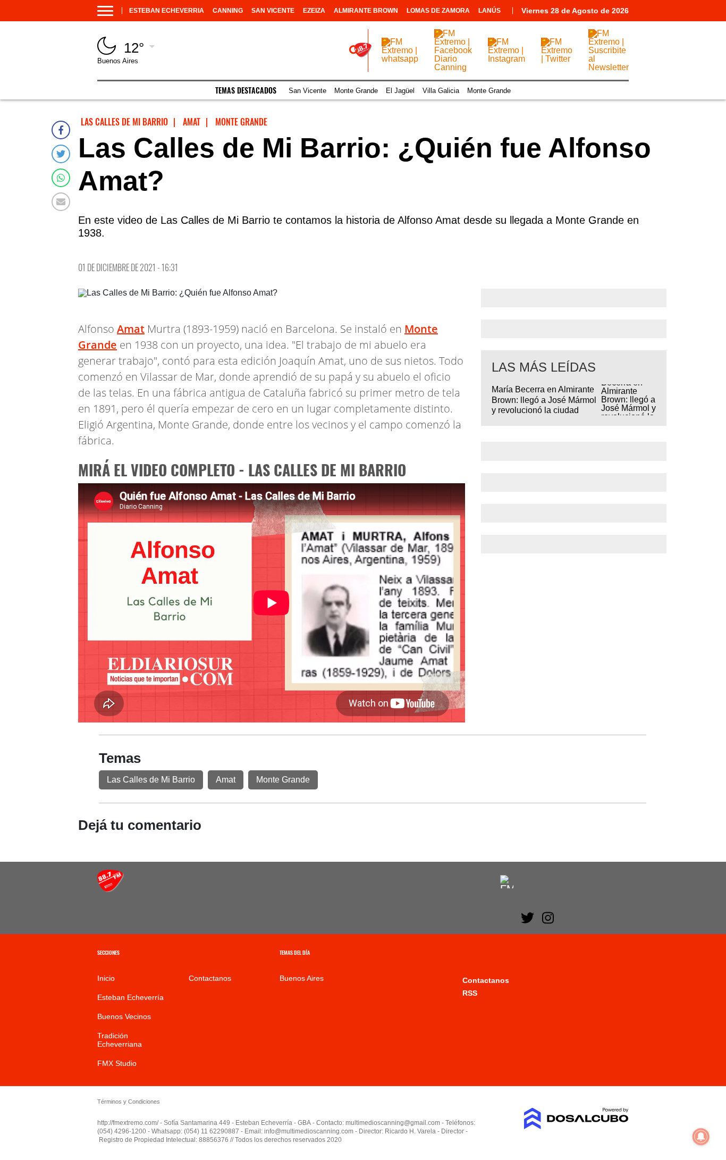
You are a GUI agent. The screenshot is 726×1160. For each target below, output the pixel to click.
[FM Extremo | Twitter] (556, 58)
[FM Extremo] (110, 889)
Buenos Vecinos (124, 1016)
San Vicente (272, 10)
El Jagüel (400, 91)
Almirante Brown (366, 10)
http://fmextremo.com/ (127, 1123)
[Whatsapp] (61, 178)
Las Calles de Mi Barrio (151, 779)
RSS (469, 993)
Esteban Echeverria (166, 10)
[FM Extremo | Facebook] (506, 881)
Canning (228, 10)
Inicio (106, 978)
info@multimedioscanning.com (308, 1131)
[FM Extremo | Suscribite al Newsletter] (608, 67)
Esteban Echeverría (130, 997)
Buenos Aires (302, 978)
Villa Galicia (441, 91)
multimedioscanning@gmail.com (392, 1123)
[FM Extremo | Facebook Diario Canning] (453, 67)
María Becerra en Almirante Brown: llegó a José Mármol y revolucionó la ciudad (544, 399)
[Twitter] (61, 154)
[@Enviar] (61, 201)
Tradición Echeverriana (119, 1039)
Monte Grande (356, 91)
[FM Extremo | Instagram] (506, 58)
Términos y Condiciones (128, 1101)
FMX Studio (117, 1063)
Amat (131, 329)
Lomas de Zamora (438, 10)
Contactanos (210, 978)
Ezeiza (314, 10)
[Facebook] (61, 130)
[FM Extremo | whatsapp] (400, 58)
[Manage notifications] (701, 1136)
